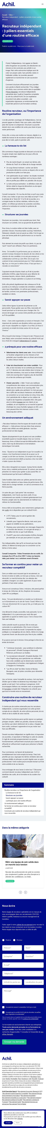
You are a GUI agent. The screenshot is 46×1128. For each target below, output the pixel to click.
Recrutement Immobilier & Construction (14, 1098)
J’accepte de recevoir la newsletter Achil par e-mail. (21, 1007)
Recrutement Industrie (34, 1098)
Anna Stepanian (12, 91)
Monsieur (19, 940)
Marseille (34, 1079)
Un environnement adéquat (14, 803)
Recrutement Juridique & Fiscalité (12, 1100)
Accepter (8, 1123)
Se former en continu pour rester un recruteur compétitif (20, 807)
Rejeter (18, 1123)
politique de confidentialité (30, 1019)
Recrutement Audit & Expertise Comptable (15, 1093)
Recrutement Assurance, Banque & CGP (30, 1091)
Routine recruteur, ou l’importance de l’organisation (22, 790)
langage (20, 402)
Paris (38, 1076)
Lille (30, 1079)
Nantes (8, 1079)
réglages (20, 1119)
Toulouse (41, 1079)
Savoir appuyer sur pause (14, 798)
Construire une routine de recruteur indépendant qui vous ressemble (22, 812)
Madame (8, 940)
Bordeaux (34, 1076)
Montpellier (14, 1079)
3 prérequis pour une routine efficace (18, 800)
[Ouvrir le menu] (42, 4)
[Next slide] (25, 892)
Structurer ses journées (14, 795)
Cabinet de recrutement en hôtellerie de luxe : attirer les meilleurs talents (22, 863)
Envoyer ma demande (14, 1042)
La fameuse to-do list (13, 792)
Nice (19, 1079)
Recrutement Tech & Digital (17, 1104)
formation (7, 689)
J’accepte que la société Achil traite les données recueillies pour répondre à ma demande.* (23, 1013)
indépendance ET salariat (28, 340)
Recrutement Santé (15, 1102)
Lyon (3, 1079)
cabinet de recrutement (24, 924)
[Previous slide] (20, 892)
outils (7, 510)
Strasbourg (24, 1079)
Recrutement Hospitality (28, 1095)
